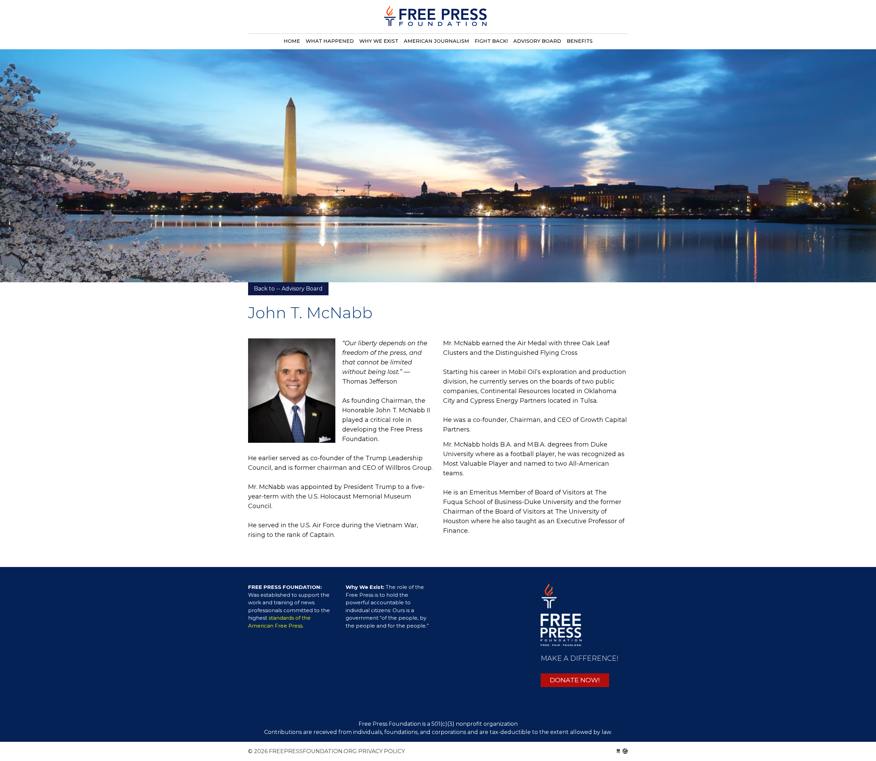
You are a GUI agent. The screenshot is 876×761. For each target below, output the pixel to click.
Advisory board (537, 41)
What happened (330, 41)
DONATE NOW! (575, 680)
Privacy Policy (381, 751)
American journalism (436, 41)
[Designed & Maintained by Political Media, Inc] (618, 751)
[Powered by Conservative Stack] (625, 751)
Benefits (580, 41)
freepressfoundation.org (435, 19)
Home (292, 41)
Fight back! (491, 41)
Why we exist (378, 41)
